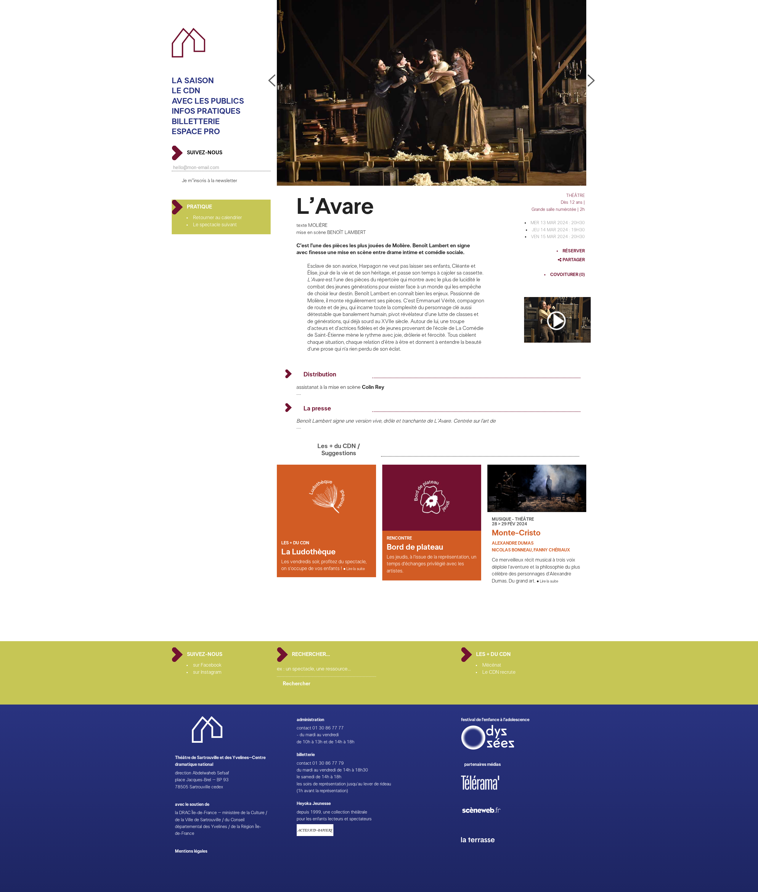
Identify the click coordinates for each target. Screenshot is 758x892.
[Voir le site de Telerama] (486, 792)
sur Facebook (207, 665)
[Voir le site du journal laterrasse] (482, 849)
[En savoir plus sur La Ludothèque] (326, 529)
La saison (193, 80)
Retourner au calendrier (217, 218)
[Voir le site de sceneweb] (486, 822)
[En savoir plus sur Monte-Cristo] (536, 510)
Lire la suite (355, 569)
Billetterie (196, 121)
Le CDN (186, 91)
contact (304, 728)
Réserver (574, 251)
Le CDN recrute (498, 672)
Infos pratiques (206, 111)
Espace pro (196, 131)
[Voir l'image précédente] (591, 80)
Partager (573, 260)
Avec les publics (208, 101)
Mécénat (491, 665)
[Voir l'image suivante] (272, 80)
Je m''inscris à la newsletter (209, 181)
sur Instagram (207, 672)
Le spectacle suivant (215, 224)
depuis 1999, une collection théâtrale (332, 812)
